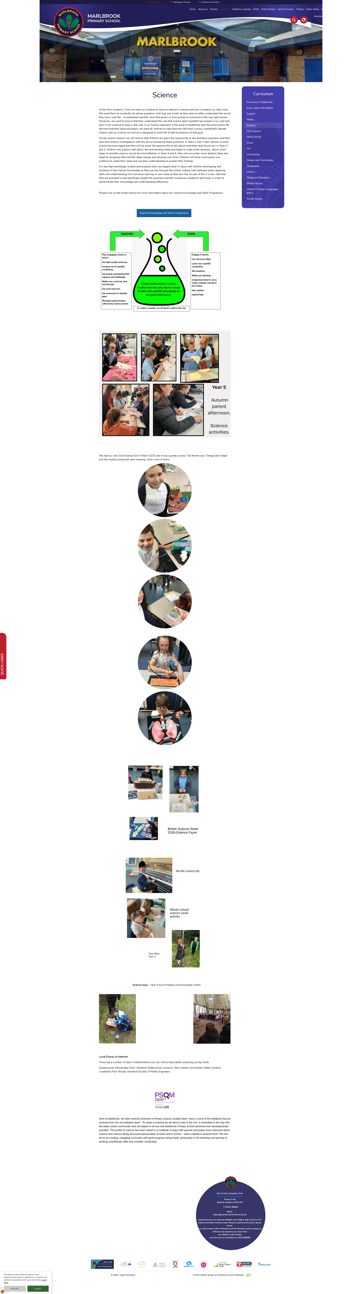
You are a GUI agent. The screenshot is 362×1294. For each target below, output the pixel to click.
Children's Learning (241, 9)
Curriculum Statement (259, 102)
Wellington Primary (181, 2)
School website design (203, 1275)
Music (250, 142)
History (251, 171)
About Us (203, 9)
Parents (214, 9)
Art (248, 148)
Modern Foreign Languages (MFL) (263, 191)
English (251, 113)
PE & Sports (254, 131)
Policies (300, 9)
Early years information (260, 108)
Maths (250, 119)
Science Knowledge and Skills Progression (164, 213)
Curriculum (225, 9)
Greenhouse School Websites (230, 1275)
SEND (256, 9)
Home (193, 9)
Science (251, 125)
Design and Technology (260, 160)
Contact (332, 16)
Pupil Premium (268, 9)
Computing (253, 154)
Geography (253, 166)
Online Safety (312, 9)
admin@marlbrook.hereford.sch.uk (229, 1214)
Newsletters (320, 16)
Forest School (254, 198)
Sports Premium (286, 9)
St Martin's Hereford (210, 2)
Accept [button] (38, 1288)
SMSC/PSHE (254, 137)
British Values (254, 183)
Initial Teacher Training (332, 9)
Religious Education (258, 177)
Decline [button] (15, 1288)
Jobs (340, 16)
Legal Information (127, 1275)
